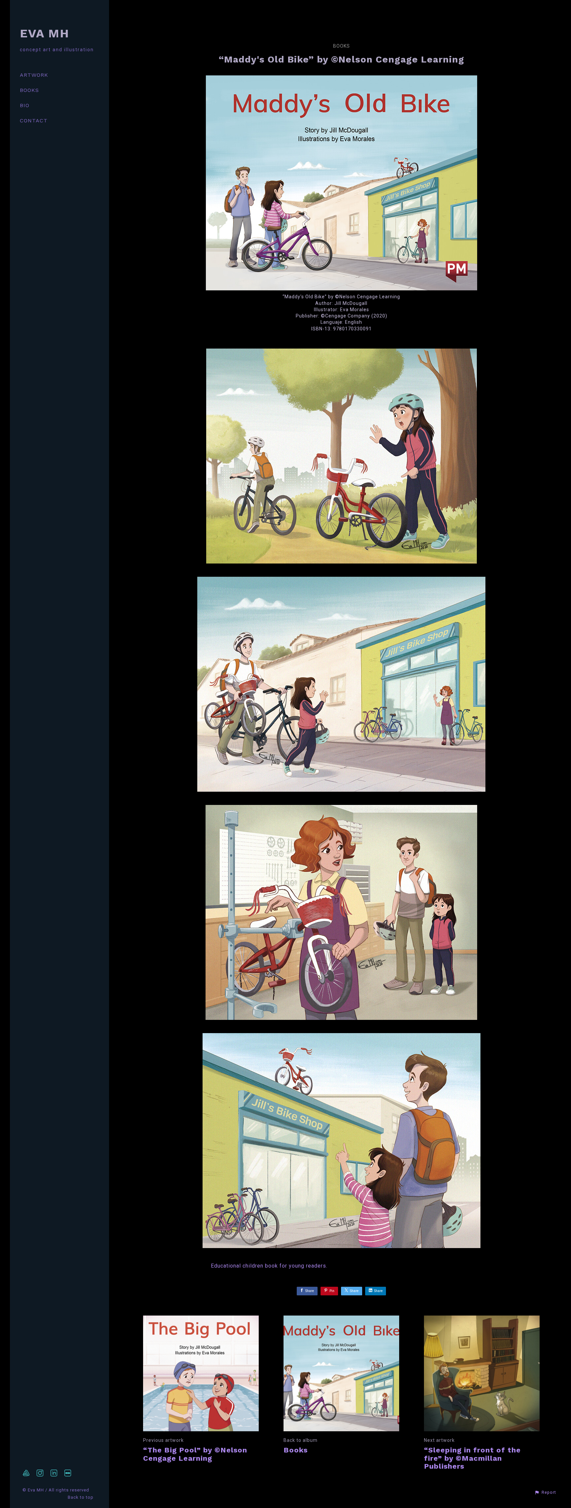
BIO (24, 105)
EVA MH (44, 33)
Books (341, 46)
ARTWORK (34, 75)
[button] (545, 1492)
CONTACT (34, 120)
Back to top (81, 1497)
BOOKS (29, 90)
